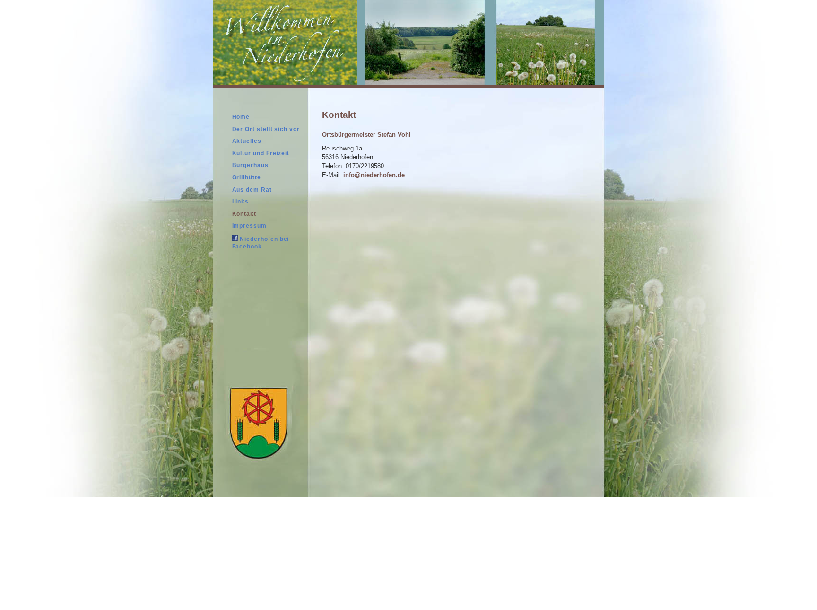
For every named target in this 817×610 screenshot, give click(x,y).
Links (240, 201)
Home (241, 117)
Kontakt (244, 214)
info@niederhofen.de (374, 174)
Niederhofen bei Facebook (260, 243)
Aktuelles (246, 141)
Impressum (249, 225)
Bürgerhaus (250, 165)
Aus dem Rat (252, 189)
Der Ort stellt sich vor (266, 129)
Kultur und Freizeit (261, 153)
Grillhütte (246, 177)
